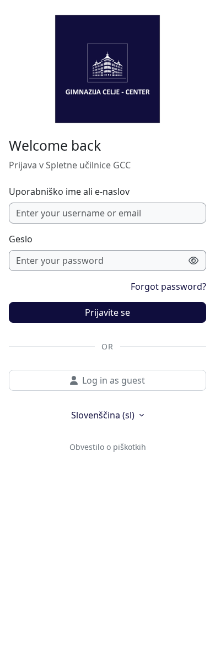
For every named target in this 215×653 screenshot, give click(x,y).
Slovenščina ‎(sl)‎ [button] (104, 415)
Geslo (21, 239)
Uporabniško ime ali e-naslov (69, 191)
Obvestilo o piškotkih (107, 447)
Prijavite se (107, 312)
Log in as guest (113, 380)
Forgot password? (168, 286)
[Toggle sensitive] (193, 260)
